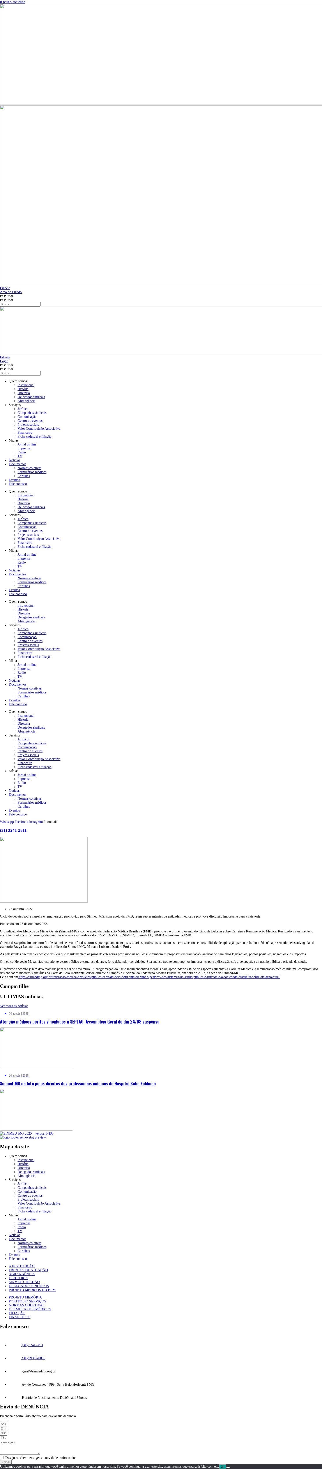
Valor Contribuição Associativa (39, 428)
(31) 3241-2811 (13, 830)
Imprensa (24, 448)
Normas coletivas (29, 468)
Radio (22, 452)
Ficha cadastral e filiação (34, 436)
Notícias (14, 460)
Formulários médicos (32, 472)
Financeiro (25, 432)
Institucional (26, 385)
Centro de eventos (30, 420)
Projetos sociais (28, 424)
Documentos (17, 464)
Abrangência (26, 401)
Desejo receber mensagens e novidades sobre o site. (40, 1458)
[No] (228, 1467)
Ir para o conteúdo (12, 2)
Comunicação (27, 416)
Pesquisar (6, 296)
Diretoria (24, 393)
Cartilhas (24, 476)
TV (20, 456)
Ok (223, 1466)
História (23, 389)
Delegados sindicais (31, 397)
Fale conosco (18, 484)
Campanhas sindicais (32, 413)
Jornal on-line (27, 444)
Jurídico (23, 409)
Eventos (14, 480)
